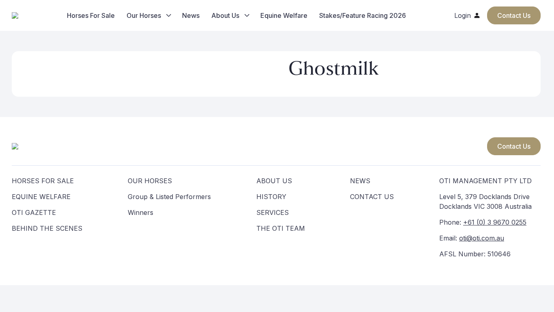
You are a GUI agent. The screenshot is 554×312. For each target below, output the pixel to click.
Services (272, 212)
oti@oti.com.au (481, 238)
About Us (225, 15)
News (191, 15)
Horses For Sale (91, 15)
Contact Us (513, 146)
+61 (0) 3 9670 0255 (494, 222)
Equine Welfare (283, 15)
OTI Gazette (34, 212)
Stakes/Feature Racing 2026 (362, 15)
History (271, 197)
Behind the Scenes (47, 228)
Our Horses (144, 15)
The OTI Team (280, 228)
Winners (140, 212)
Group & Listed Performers (169, 197)
